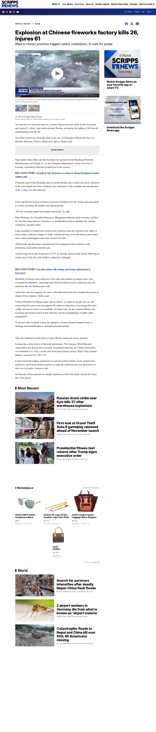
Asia (37, 24)
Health (90, 4)
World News (102, 4)
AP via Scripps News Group (30, 117)
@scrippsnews (18, 12)
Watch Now (146, 4)
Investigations (119, 4)
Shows (134, 4)
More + (149, 11)
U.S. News (68, 4)
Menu (55, 4)
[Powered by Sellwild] (95, 562)
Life (143, 11)
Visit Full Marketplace (91, 488)
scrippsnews (4, 12)
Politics (79, 4)
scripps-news (11, 12)
